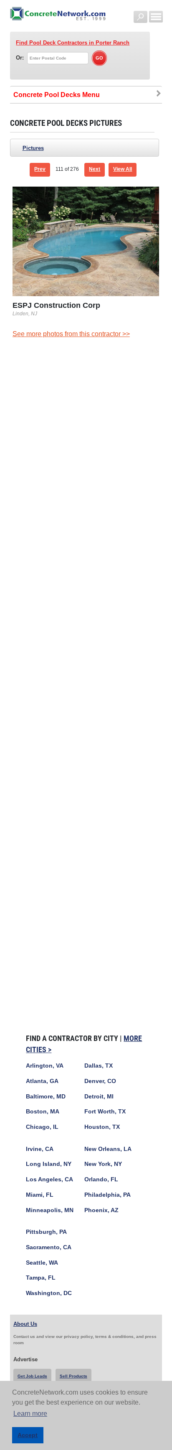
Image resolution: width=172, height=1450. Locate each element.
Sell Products (73, 1376)
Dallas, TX (98, 1066)
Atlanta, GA (42, 1081)
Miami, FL (39, 1195)
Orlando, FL (101, 1179)
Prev (40, 169)
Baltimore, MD (46, 1096)
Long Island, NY (48, 1164)
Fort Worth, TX (105, 1111)
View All (122, 169)
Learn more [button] (30, 1413)
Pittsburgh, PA (46, 1232)
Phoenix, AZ (101, 1210)
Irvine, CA (39, 1149)
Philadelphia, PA (107, 1195)
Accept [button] (28, 1435)
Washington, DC (49, 1293)
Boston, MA (42, 1111)
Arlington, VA (44, 1066)
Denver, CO (100, 1081)
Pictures (33, 148)
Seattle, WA (42, 1263)
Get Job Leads (32, 1376)
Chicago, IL (42, 1127)
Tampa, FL (41, 1278)
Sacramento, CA (48, 1247)
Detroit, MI (99, 1096)
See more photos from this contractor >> (71, 333)
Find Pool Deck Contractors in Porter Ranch (72, 43)
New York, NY (103, 1164)
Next (94, 169)
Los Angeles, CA (49, 1179)
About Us (25, 1324)
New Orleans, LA (108, 1149)
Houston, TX (102, 1127)
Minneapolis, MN (49, 1210)
